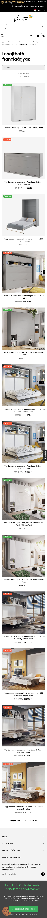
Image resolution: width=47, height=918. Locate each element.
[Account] (31, 34)
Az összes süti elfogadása (23, 909)
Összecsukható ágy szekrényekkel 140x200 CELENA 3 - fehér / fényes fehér (23, 524)
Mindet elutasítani (17, 914)
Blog (42, 6)
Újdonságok (16, 6)
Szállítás (25, 6)
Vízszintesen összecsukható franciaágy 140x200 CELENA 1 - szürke (23, 183)
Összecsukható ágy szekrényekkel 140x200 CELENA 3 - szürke (23, 353)
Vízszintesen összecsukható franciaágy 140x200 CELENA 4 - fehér (23, 467)
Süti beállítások (31, 914)
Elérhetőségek (34, 6)
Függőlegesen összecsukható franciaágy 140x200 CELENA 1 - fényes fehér (23, 694)
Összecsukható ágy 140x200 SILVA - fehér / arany (23, 128)
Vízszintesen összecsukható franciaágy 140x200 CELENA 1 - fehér (23, 751)
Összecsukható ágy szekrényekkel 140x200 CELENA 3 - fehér (23, 580)
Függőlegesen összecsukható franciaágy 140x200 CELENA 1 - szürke (23, 240)
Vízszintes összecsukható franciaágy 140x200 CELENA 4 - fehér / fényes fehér (24, 410)
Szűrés (45, 454)
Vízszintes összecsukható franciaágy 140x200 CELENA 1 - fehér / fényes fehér (24, 637)
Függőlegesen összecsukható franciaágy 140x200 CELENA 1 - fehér (23, 808)
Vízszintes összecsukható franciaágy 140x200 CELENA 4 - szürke (24, 296)
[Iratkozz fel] (43, 874)
